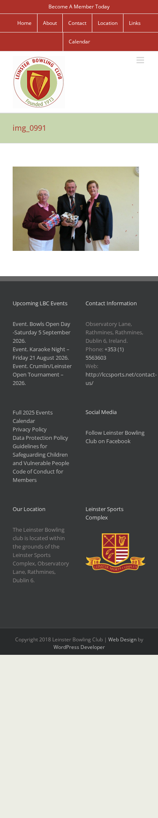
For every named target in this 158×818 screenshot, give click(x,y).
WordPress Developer (79, 647)
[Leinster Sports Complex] (115, 537)
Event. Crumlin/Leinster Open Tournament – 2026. (42, 374)
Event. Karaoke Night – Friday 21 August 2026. (41, 353)
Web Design (122, 639)
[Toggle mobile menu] (141, 60)
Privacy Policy (30, 429)
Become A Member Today (79, 6)
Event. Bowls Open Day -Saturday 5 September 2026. (41, 332)
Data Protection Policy (40, 437)
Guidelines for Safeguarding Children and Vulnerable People (41, 454)
